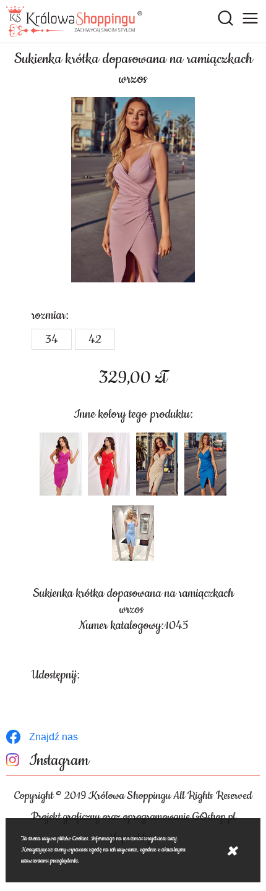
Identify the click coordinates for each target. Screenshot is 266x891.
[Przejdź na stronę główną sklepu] (74, 21)
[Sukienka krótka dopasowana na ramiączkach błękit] (133, 533)
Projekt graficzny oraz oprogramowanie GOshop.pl (133, 816)
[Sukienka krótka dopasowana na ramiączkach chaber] (205, 464)
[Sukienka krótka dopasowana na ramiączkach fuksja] (61, 464)
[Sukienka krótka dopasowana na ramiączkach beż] (157, 464)
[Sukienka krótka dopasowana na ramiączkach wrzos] (133, 189)
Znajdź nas (53, 737)
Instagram (59, 761)
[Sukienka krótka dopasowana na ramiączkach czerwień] (109, 464)
